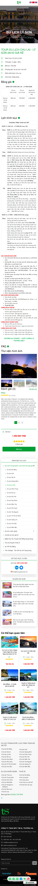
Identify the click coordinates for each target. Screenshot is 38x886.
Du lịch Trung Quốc (8, 777)
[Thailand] (36, 2)
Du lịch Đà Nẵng (12, 470)
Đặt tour (19, 449)
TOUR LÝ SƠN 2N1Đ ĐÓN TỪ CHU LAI (10, 718)
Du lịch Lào (5, 791)
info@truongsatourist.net (20, 572)
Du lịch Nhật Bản (7, 782)
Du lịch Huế (10, 473)
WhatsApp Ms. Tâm (17, 879)
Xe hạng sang (24, 780)
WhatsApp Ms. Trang (13, 879)
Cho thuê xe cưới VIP (26, 782)
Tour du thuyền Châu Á (12, 543)
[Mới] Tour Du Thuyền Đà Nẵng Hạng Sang (19, 539)
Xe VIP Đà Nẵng (10, 546)
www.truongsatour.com (10, 845)
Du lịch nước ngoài (11, 531)
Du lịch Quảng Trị (12, 520)
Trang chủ (16, 36)
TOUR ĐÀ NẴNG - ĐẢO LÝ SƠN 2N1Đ (28, 718)
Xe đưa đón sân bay (26, 785)
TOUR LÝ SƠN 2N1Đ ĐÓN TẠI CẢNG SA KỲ (28, 685)
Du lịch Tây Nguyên (12, 512)
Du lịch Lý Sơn (20, 39)
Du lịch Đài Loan (7, 789)
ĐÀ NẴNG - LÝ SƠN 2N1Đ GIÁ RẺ (9, 685)
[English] (30, 2)
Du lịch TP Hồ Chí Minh (14, 516)
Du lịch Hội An (11, 477)
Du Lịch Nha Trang (12, 489)
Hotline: (19, 563)
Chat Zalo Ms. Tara (21, 879)
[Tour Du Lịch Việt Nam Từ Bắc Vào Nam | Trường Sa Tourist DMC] (19, 3)
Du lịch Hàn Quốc (7, 780)
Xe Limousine (24, 777)
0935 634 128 (7, 839)
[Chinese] (33, 2)
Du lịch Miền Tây (12, 504)
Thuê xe (22, 771)
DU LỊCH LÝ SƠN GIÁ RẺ (28, 652)
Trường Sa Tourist (9, 879)
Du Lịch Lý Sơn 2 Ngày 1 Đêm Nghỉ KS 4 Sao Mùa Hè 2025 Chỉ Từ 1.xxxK (9, 652)
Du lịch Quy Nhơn (12, 500)
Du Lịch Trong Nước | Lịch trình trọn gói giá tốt (19, 38)
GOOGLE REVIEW (16, 794)
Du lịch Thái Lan (7, 775)
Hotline (28, 879)
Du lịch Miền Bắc (12, 527)
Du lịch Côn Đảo (12, 523)
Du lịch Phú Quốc (12, 508)
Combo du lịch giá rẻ (11, 535)
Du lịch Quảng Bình (12, 481)
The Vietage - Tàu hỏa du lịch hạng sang (18, 550)
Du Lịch (23, 36)
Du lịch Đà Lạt (11, 493)
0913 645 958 (7, 836)
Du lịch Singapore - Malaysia (8, 786)
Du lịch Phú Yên (11, 496)
